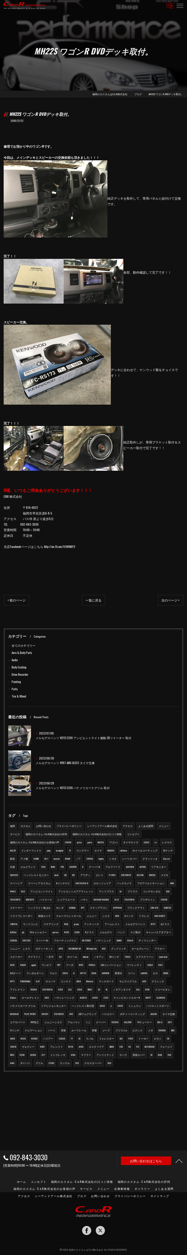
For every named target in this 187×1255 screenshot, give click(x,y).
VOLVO (23, 965)
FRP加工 (35, 1022)
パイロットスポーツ (157, 1005)
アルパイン (74, 1022)
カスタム (26, 826)
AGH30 (154, 1014)
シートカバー (129, 858)
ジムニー (92, 916)
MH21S (101, 842)
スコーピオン (162, 989)
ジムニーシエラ (53, 1022)
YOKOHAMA (25, 981)
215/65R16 (129, 899)
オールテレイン (30, 997)
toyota (101, 858)
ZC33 (105, 997)
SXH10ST (14, 875)
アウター (160, 948)
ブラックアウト (136, 907)
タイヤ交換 (168, 1014)
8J (79, 1038)
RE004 (34, 989)
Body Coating (19, 667)
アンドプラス (106, 891)
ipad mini (163, 956)
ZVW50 (68, 842)
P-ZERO (112, 875)
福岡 (12, 826)
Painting (16, 682)
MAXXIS (110, 850)
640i (12, 1063)
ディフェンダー (147, 940)
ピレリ (99, 875)
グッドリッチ (118, 948)
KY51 (81, 965)
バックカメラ (124, 883)
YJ (70, 850)
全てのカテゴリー (23, 645)
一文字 (50, 956)
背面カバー (138, 1055)
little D (130, 940)
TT (72, 1038)
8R (73, 875)
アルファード (112, 867)
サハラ (123, 1055)
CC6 (168, 891)
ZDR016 (14, 924)
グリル (39, 1063)
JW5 (71, 1014)
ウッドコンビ (30, 924)
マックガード (106, 981)
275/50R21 (59, 1014)
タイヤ (98, 850)
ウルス (53, 973)
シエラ (106, 916)
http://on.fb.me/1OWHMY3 (59, 546)
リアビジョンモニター (53, 1005)
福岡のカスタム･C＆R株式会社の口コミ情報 (97, 834)
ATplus (13, 997)
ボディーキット (44, 948)
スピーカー (16, 956)
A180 (81, 1046)
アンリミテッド (105, 1055)
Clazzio (166, 858)
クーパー (101, 1022)
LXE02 (150, 965)
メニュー (164, 826)
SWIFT (148, 997)
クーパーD (94, 867)
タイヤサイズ (130, 842)
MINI (53, 867)
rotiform (123, 850)
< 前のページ (17, 600)
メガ (150, 1030)
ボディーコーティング (132, 1014)
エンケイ (66, 981)
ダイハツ (25, 1063)
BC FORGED (149, 1046)
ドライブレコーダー (21, 916)
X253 (60, 989)
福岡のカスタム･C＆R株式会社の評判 (46, 834)
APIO (61, 948)
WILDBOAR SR (74, 948)
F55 (62, 867)
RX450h (162, 1030)
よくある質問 (145, 826)
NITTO (83, 973)
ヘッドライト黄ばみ (39, 907)
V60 (109, 1063)
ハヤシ (84, 899)
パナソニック (103, 940)
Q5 (65, 875)
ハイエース (45, 899)
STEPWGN (117, 907)
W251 (66, 932)
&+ (120, 891)
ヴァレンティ (134, 965)
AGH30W (130, 867)
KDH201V (30, 899)
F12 (137, 1046)
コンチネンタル (152, 891)
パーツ (51, 1030)
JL (74, 973)
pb (23, 932)
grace (76, 924)
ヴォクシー (28, 1046)
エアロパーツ (17, 1022)
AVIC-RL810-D (81, 883)
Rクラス (89, 932)
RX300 (34, 1038)
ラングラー (82, 850)
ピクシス (137, 1030)
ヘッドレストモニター (36, 875)
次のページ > (170, 600)
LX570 (120, 1005)
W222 (23, 1038)
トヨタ (113, 858)
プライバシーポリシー (69, 826)
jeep (48, 850)
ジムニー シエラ (20, 948)
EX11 (170, 1022)
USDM (36, 858)
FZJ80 (51, 1063)
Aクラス (165, 924)
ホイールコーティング (145, 850)
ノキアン (99, 956)
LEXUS (146, 842)
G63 (23, 891)
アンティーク (91, 924)
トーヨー (143, 1038)
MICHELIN (14, 1014)
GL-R (116, 899)
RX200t (115, 1022)
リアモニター (158, 867)
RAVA (93, 973)
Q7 (99, 989)
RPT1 (12, 981)
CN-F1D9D (86, 940)
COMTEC (167, 907)
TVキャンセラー (38, 932)
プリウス (132, 891)
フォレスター (106, 1038)
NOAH (67, 858)
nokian (85, 956)
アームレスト (112, 924)
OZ (60, 956)
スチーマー (16, 907)
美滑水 (118, 973)
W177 (153, 924)
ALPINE (143, 867)
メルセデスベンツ (135, 924)
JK (151, 1055)
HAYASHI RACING (101, 899)
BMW (111, 1046)
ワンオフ (47, 965)
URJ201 (45, 1014)
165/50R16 (47, 989)
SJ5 (120, 1038)
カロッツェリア (102, 883)
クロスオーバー (93, 1063)
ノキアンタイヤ (122, 989)
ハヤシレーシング (64, 997)
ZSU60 (62, 1038)
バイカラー (108, 1014)
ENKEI (165, 973)
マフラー (86, 1055)
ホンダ (60, 907)
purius (55, 932)
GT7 (43, 1055)
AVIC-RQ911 (159, 916)
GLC (70, 989)
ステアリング (51, 924)
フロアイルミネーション (151, 883)
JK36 (160, 1055)
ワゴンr (113, 842)
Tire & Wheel (19, 696)
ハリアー (48, 1038)
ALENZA (83, 997)
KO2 (104, 948)
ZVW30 (164, 899)
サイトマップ (160, 1196)
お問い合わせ (43, 826)
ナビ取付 (135, 932)
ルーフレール (78, 1030)
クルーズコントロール (68, 916)
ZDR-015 (154, 907)
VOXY (42, 1046)
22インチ (168, 850)
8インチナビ (63, 883)
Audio (15, 660)
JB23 (47, 997)
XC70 (12, 965)
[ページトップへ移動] (179, 1160)
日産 (12, 867)
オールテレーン (140, 948)
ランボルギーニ (35, 973)
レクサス (167, 842)
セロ (155, 973)
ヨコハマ (50, 981)
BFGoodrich (91, 948)
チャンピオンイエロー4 (127, 997)
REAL (66, 924)
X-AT (38, 981)
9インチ (129, 916)
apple (33, 965)
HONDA (72, 907)
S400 (12, 1038)
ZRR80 (89, 858)
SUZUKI (140, 875)
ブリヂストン (147, 899)
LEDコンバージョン (111, 965)
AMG (172, 883)
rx (155, 842)
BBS (172, 1030)
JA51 (144, 981)
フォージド (166, 1046)
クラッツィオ (150, 858)
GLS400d (160, 997)
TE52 (43, 867)
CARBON (105, 973)
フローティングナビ (65, 940)
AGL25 (13, 850)
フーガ (69, 965)
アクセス (128, 826)
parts (89, 842)
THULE (127, 956)
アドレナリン (17, 989)
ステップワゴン (98, 907)
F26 (121, 1046)
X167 (160, 965)
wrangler (60, 850)
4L (107, 989)
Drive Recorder (20, 674)
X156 (147, 989)
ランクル (65, 1063)
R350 (77, 932)
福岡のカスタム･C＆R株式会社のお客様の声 (34, 842)
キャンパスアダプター (158, 932)
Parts (15, 689)
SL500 (33, 1055)
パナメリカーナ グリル (23, 1005)
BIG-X (159, 1022)
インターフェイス (31, 850)
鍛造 (12, 858)
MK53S (152, 875)
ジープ (106, 1030)
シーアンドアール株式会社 (102, 826)
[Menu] (180, 5)
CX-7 (46, 858)
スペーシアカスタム (39, 883)
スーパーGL (42, 940)
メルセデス (105, 932)
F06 (169, 1055)
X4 (129, 1046)
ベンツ (121, 932)
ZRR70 (13, 1046)
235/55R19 (126, 875)
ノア (78, 858)
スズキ (164, 875)
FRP (58, 965)
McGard (89, 981)
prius (79, 842)
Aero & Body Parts (22, 653)
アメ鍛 (24, 858)
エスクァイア (96, 1046)
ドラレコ (144, 916)
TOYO (130, 1038)
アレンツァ (56, 1046)
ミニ (88, 1022)
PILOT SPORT (30, 1014)
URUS (65, 973)
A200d (13, 932)
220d (79, 989)
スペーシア (16, 883)
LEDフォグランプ (87, 1014)
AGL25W (128, 1022)
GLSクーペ (15, 973)
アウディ (85, 875)
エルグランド (28, 867)
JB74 (117, 916)
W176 (70, 1046)
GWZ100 (26, 940)
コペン (131, 973)
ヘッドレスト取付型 (83, 1005)
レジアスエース (66, 899)
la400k (144, 973)
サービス (15, 834)
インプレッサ (57, 1055)
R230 (22, 1055)
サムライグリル (128, 981)
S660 (102, 1005)
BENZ (90, 989)
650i (73, 1055)
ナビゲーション (33, 1030)
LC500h (13, 940)
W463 (13, 891)
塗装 (63, 1030)
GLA (138, 989)
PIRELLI (92, 965)
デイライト (34, 956)
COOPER (73, 867)
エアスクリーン (144, 956)
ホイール (72, 956)
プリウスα (121, 1030)
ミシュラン (134, 1005)
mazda (57, 858)
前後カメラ (44, 916)
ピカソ (157, 1038)
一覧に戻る (93, 600)
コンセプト (133, 834)
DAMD (119, 940)
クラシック (158, 981)
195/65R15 (15, 899)
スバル (90, 1038)
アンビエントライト (41, 891)
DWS (12, 1055)
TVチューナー (144, 1022)
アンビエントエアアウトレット (76, 891)
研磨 (94, 1030)
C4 (168, 1038)
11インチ (14, 1030)
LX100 (95, 997)
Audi (56, 875)
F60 (77, 1063)
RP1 (82, 907)
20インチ (114, 956)
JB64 (78, 981)
